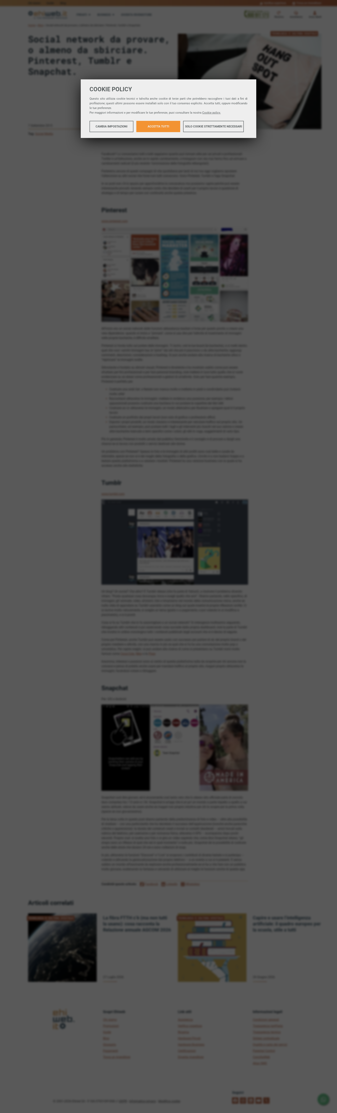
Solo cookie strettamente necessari (213, 126)
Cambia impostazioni (111, 126)
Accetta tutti (158, 126)
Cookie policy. (211, 112)
